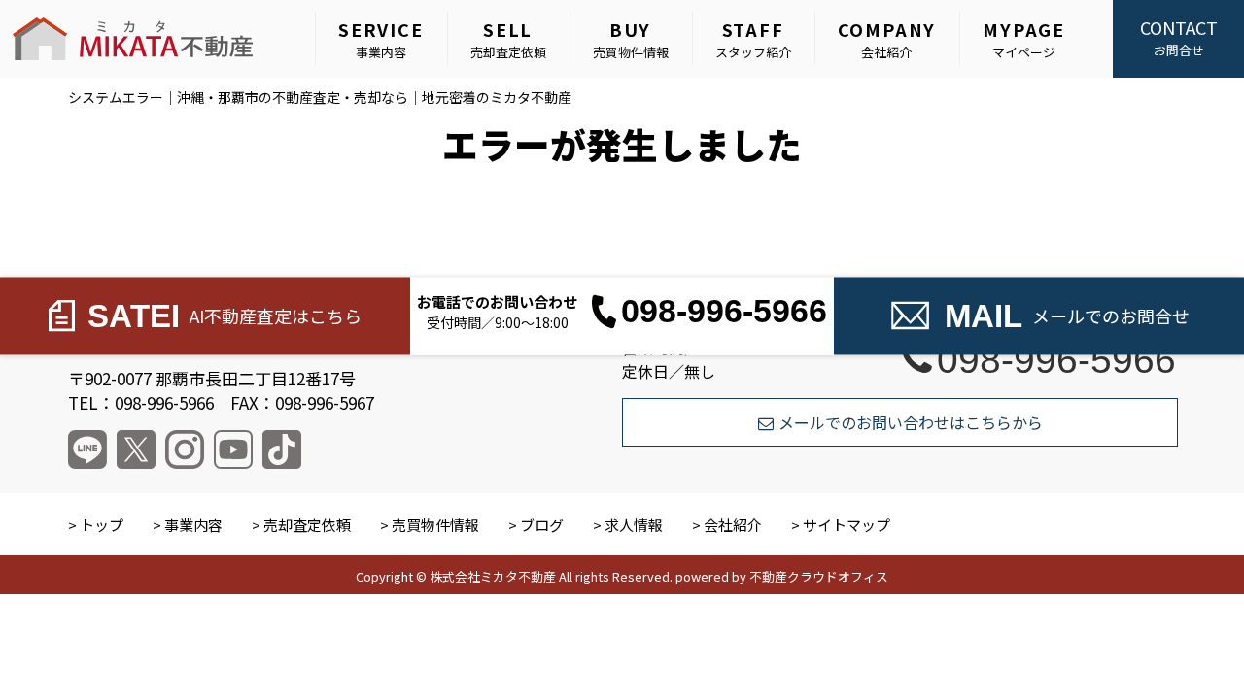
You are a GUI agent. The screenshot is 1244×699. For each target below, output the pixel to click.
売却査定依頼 (508, 39)
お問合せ (1179, 37)
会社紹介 (887, 39)
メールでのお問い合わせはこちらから (910, 422)
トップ (101, 525)
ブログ (542, 525)
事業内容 (381, 39)
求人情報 (634, 525)
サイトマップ (846, 525)
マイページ (1024, 39)
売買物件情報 (631, 39)
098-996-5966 (1056, 359)
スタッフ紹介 (753, 39)
